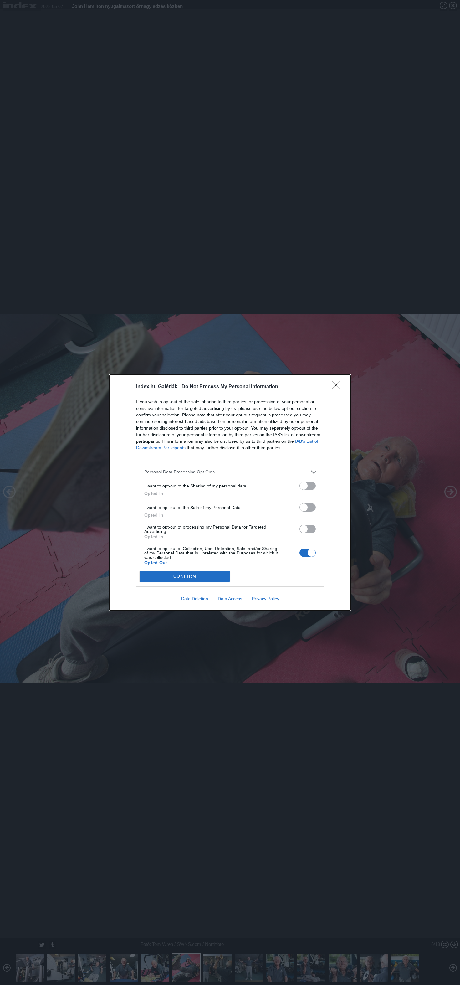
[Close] (338, 387)
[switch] (307, 486)
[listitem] (230, 472)
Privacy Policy (265, 598)
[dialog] (230, 493)
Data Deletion (194, 598)
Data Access (230, 598)
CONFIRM (185, 576)
